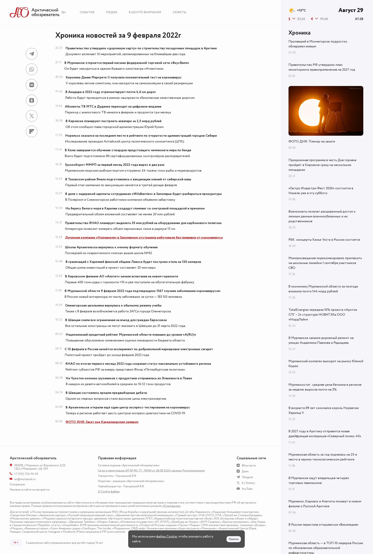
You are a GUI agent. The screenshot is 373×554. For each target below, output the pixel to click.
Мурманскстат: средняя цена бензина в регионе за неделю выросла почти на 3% (325, 387)
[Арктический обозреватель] (34, 12)
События (87, 12)
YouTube (247, 489)
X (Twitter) (248, 483)
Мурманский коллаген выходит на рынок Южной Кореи (325, 363)
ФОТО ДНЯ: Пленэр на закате (311, 141)
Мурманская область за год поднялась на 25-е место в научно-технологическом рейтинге (322, 457)
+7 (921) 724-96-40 (26, 474)
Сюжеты (179, 12)
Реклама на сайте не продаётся (30, 489)
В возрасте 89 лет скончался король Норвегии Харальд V (323, 410)
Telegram (247, 477)
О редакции (17, 484)
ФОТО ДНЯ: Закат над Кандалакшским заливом (101, 422)
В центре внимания (145, 12)
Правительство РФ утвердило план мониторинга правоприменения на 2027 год (321, 67)
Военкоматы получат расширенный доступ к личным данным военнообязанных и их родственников (322, 216)
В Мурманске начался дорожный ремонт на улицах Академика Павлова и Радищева (321, 340)
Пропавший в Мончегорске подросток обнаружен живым (317, 44)
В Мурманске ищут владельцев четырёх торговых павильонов (318, 480)
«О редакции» (171, 506)
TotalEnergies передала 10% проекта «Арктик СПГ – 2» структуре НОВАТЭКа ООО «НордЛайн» (322, 314)
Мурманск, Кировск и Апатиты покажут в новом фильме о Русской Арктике (324, 504)
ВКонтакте (249, 465)
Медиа (111, 12)
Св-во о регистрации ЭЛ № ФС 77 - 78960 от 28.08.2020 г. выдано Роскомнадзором (151, 470)
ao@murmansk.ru (25, 479)
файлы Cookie (166, 536)
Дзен (245, 471)
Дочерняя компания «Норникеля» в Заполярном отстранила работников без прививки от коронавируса (144, 237)
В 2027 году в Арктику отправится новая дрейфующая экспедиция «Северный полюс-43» (324, 434)
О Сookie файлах (109, 491)
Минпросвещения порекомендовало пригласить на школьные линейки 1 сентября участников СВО (325, 263)
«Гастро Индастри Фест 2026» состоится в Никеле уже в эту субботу (320, 190)
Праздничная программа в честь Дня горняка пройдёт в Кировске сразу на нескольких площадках (322, 165)
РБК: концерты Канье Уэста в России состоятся (324, 239)
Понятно (234, 539)
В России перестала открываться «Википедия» (323, 524)
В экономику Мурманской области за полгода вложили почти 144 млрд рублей (323, 289)
